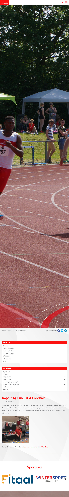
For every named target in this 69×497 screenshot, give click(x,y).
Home (4, 330)
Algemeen (6, 372)
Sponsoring (7, 379)
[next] (65, 479)
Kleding (5, 389)
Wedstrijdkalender (9, 351)
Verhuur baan (7, 387)
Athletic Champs (8, 353)
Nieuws (5, 374)
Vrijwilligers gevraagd (10, 382)
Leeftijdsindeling (8, 348)
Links (4, 361)
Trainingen (6, 346)
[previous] (4, 479)
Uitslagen (6, 356)
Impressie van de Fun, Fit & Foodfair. (35, 447)
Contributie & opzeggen (11, 384)
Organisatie (7, 377)
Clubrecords (7, 358)
